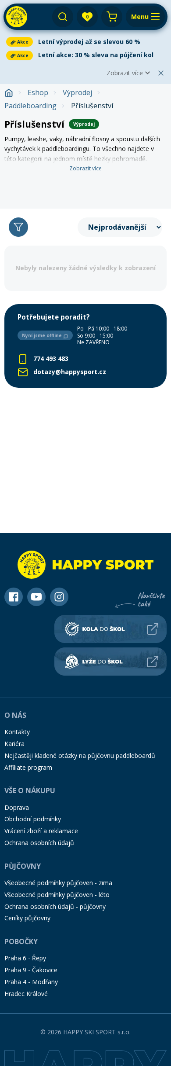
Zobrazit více (125, 73)
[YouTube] (36, 597)
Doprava (16, 807)
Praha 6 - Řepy (25, 958)
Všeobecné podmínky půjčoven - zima (58, 883)
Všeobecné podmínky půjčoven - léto (57, 894)
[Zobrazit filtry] (18, 227)
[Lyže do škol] (110, 661)
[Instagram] (59, 597)
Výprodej (77, 92)
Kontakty (17, 732)
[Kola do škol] (110, 629)
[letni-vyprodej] (85, 186)
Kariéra (14, 743)
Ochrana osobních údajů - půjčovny (55, 906)
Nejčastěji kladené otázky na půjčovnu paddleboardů (79, 755)
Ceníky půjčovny (27, 918)
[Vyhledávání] (62, 16)
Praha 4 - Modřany (31, 982)
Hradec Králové (26, 993)
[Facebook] (13, 597)
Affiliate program (28, 767)
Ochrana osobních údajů (39, 842)
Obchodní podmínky (32, 819)
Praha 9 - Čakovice (30, 970)
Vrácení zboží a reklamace (41, 831)
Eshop (38, 92)
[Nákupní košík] (111, 16)
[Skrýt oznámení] (161, 73)
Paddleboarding (30, 106)
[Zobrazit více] (85, 41)
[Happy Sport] (16, 16)
